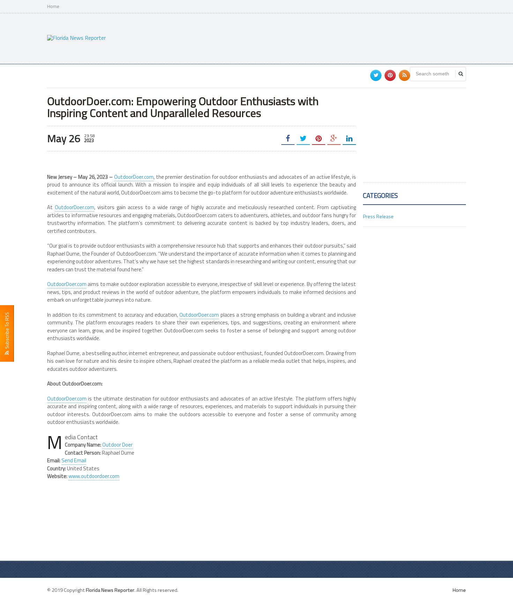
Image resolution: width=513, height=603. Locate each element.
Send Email (73, 460)
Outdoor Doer (117, 445)
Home (53, 6)
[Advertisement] (339, 37)
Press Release (378, 216)
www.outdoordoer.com (93, 476)
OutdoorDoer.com (134, 177)
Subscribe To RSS (6, 331)
